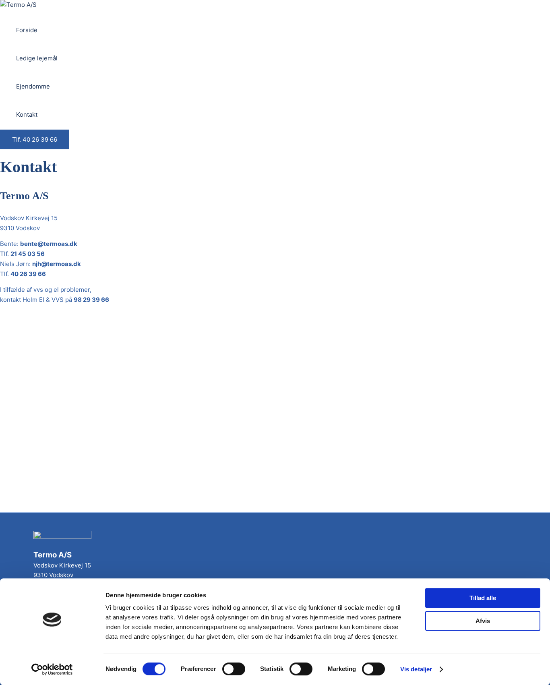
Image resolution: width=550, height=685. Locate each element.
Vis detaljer (416, 669)
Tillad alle (482, 597)
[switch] (233, 668)
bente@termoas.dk (48, 244)
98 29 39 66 (91, 299)
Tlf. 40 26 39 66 (34, 139)
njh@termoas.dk (56, 264)
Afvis (483, 620)
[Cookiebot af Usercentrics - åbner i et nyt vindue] (52, 669)
